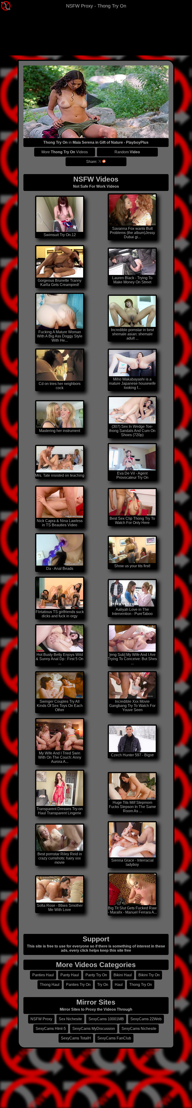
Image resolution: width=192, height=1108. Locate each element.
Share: (91, 162)
